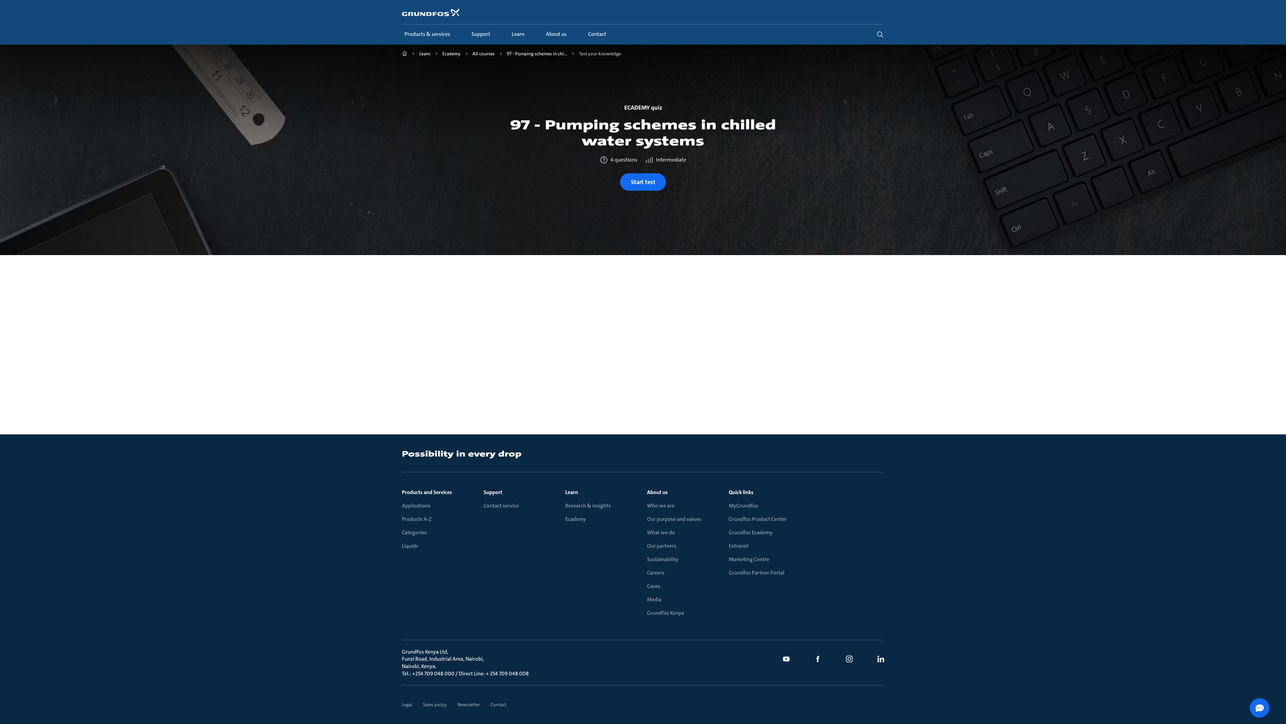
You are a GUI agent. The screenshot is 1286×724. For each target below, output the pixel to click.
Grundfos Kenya (665, 612)
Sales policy (435, 705)
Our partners (661, 545)
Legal (407, 705)
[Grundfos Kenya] (404, 54)
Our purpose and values (674, 519)
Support (493, 492)
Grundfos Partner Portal (756, 572)
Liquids (410, 545)
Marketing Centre (749, 559)
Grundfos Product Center (758, 519)
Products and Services (427, 492)
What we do (661, 532)
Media (654, 599)
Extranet (738, 545)
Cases (653, 586)
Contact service (501, 505)
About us (657, 492)
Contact (498, 705)
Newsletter (468, 705)
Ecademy (575, 519)
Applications (416, 505)
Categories (414, 532)
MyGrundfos (743, 505)
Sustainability (662, 559)
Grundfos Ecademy (751, 532)
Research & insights (588, 505)
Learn (571, 492)
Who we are (660, 505)
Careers (655, 572)
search (880, 34)
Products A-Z (417, 519)
